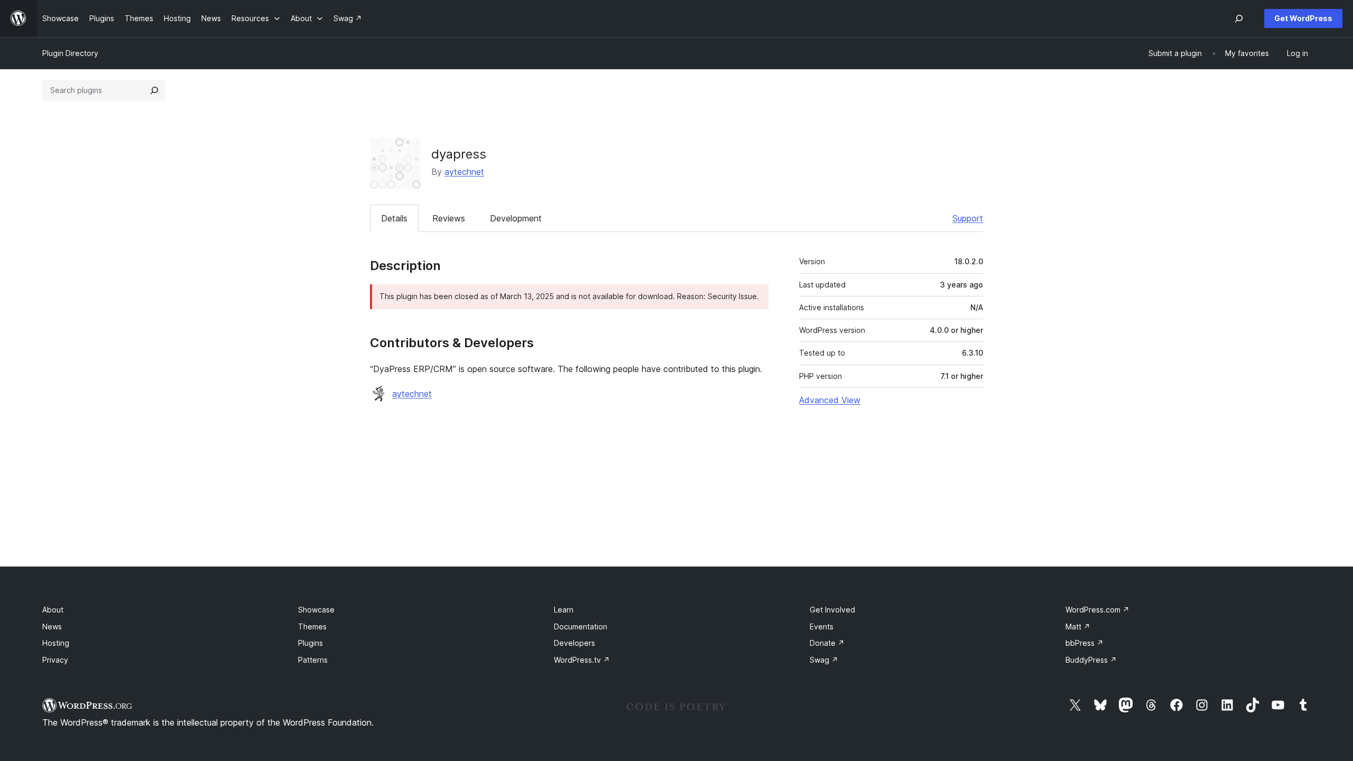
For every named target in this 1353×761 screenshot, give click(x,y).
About (52, 609)
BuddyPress (1091, 659)
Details (394, 218)
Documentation (580, 626)
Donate (827, 642)
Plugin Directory (70, 53)
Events (821, 626)
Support (967, 218)
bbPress (1084, 642)
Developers (574, 642)
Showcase (316, 609)
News (52, 626)
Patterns (313, 659)
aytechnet (464, 171)
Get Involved (832, 609)
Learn (563, 609)
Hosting (55, 642)
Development (516, 218)
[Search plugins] (154, 90)
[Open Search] (1239, 18)
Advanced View (829, 400)
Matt (1077, 626)
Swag (824, 659)
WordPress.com (1097, 609)
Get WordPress (1303, 18)
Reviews (448, 218)
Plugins (310, 642)
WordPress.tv (582, 659)
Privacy (55, 659)
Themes (312, 626)
